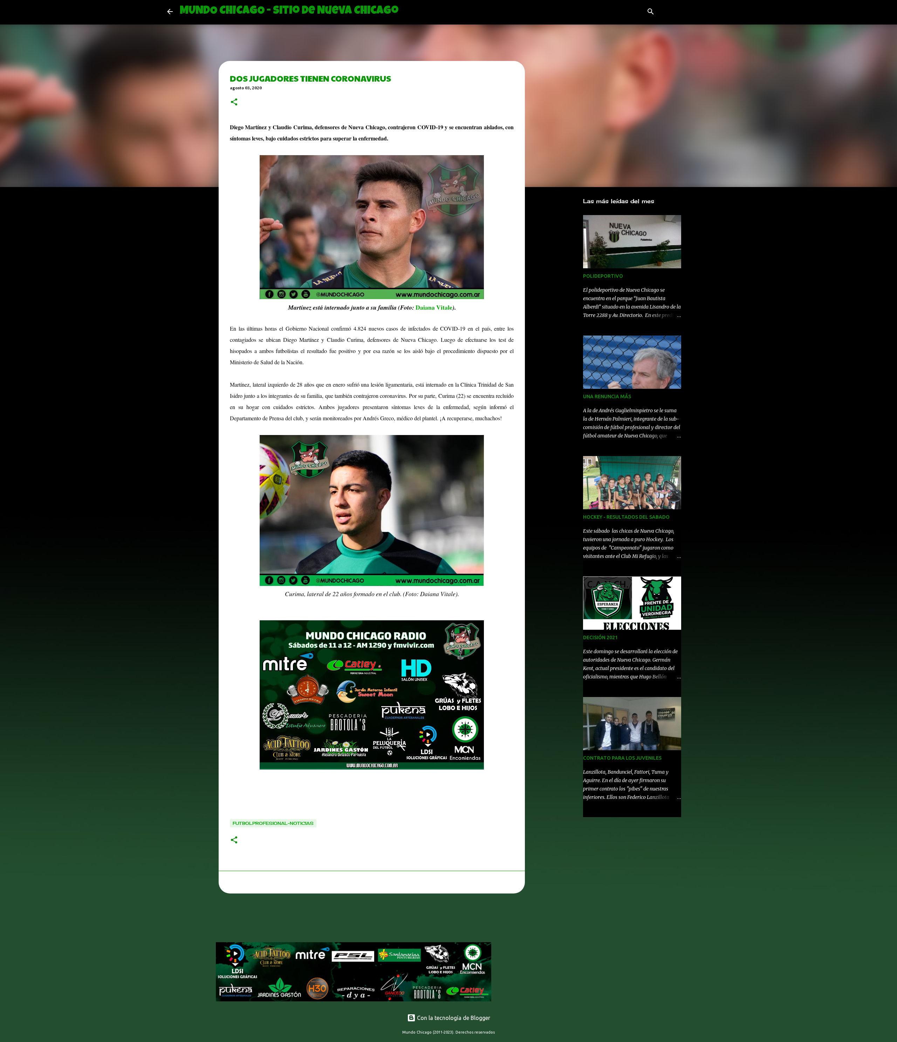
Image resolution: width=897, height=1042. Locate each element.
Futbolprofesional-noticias (273, 823)
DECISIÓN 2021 (600, 637)
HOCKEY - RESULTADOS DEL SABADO (626, 517)
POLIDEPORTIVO (603, 276)
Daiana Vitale (434, 307)
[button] (234, 103)
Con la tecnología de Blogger (453, 1018)
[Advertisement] (343, 920)
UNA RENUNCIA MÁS (607, 396)
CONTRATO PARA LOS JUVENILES (622, 758)
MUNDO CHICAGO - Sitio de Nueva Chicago (289, 11)
